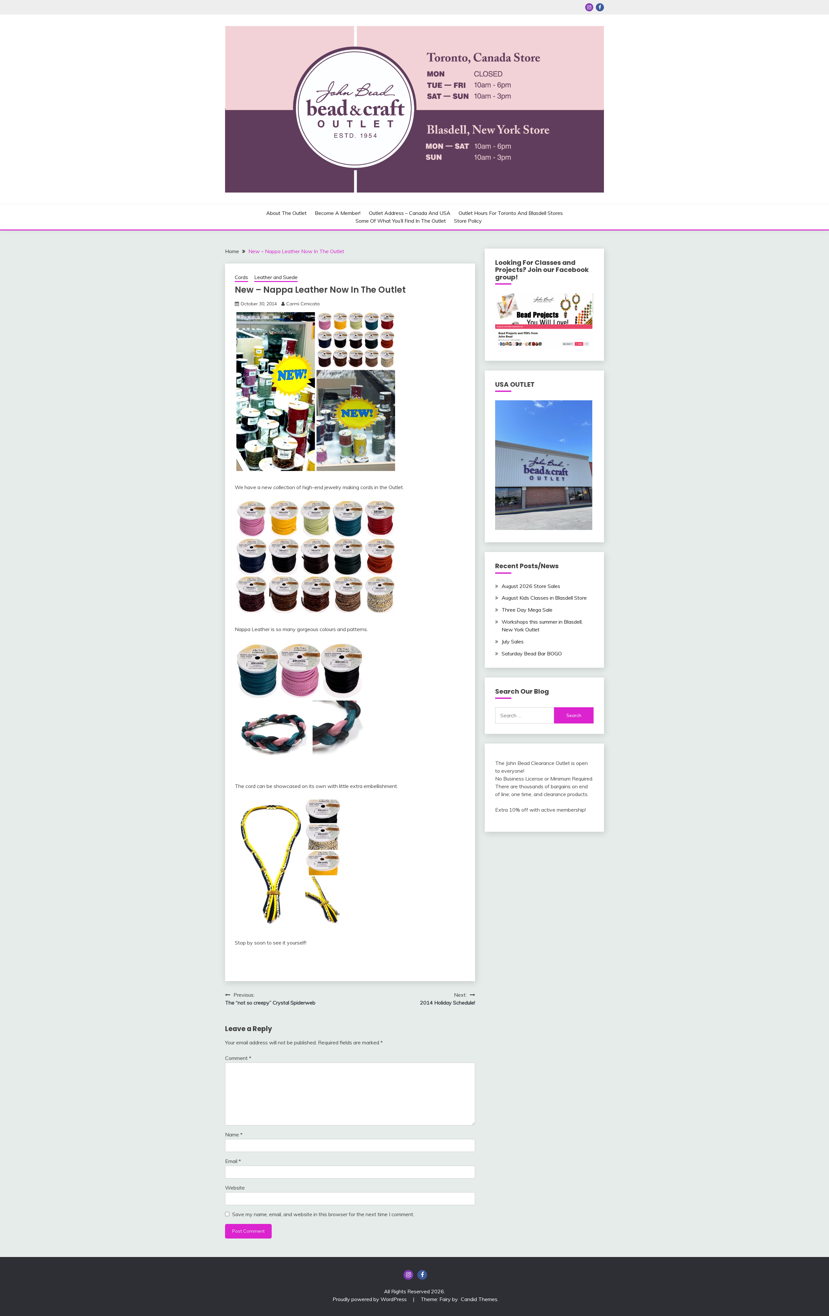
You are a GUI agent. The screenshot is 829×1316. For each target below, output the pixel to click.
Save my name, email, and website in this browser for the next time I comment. (323, 1214)
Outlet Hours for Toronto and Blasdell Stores (511, 213)
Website (235, 1187)
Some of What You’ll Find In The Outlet (401, 220)
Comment (238, 1058)
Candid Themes (479, 1299)
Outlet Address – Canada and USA (409, 213)
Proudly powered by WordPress (370, 1299)
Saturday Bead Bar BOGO (532, 653)
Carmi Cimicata (303, 304)
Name (234, 1134)
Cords (241, 277)
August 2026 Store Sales (531, 586)
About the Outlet (286, 213)
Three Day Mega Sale (527, 609)
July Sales (513, 641)
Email (233, 1161)
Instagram (589, 7)
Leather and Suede (276, 277)
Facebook (600, 7)
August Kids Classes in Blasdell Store (544, 597)
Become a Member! (337, 213)
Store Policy (468, 220)
